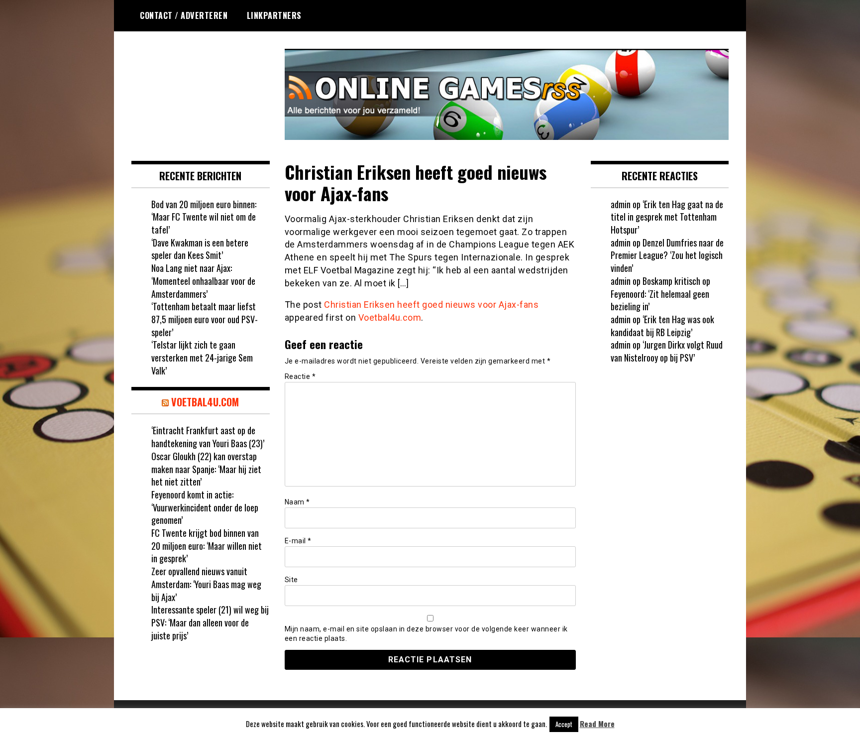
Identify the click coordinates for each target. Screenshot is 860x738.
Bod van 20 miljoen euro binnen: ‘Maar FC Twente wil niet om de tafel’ (203, 217)
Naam (297, 502)
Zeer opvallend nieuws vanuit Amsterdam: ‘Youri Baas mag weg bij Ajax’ (206, 584)
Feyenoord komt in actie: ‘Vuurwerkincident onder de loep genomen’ (204, 507)
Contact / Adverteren (183, 15)
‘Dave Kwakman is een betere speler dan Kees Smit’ (199, 249)
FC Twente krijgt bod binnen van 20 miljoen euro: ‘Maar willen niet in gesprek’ (206, 545)
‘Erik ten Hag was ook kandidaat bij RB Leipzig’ (662, 326)
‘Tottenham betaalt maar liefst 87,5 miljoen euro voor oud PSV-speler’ (204, 319)
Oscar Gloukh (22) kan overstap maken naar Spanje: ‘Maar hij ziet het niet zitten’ (206, 469)
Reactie (300, 376)
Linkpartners (274, 15)
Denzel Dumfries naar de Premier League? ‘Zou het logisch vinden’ (667, 255)
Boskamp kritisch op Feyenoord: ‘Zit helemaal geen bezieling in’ (660, 293)
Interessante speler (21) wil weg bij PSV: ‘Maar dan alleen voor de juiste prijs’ (210, 622)
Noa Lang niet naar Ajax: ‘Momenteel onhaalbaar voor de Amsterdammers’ (203, 280)
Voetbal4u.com (390, 317)
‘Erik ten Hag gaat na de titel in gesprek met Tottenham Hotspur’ (667, 217)
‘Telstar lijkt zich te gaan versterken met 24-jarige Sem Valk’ (202, 357)
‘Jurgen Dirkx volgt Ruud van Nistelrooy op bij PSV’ (667, 351)
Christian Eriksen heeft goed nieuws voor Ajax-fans (431, 304)
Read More (597, 724)
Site (291, 580)
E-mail (298, 541)
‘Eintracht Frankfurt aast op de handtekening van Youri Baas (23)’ (207, 437)
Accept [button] (563, 724)
